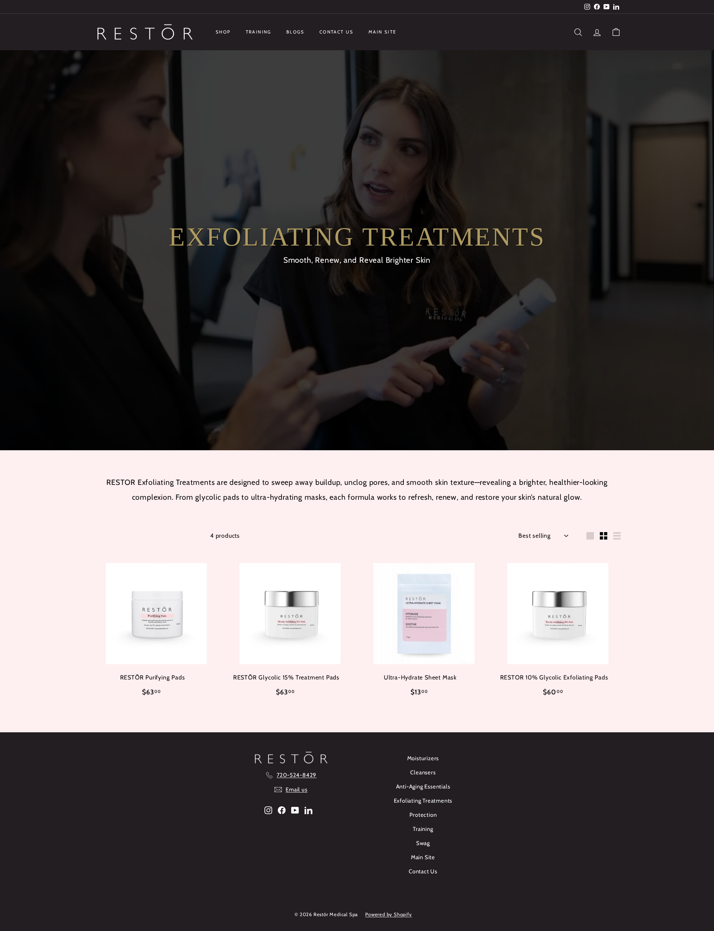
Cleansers (422, 772)
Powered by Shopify (388, 914)
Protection (423, 815)
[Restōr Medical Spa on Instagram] (268, 810)
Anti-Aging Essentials (423, 786)
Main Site (383, 32)
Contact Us (336, 32)
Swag (423, 843)
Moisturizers (423, 758)
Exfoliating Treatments (423, 800)
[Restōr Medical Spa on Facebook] (282, 810)
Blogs (295, 32)
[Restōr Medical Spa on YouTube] (295, 810)
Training (258, 32)
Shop (223, 32)
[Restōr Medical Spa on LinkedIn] (308, 810)
